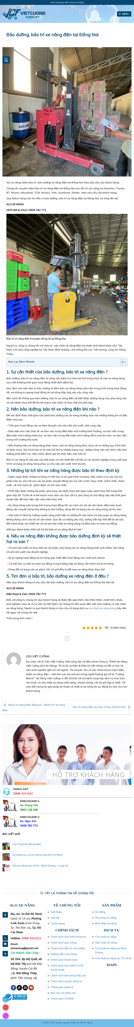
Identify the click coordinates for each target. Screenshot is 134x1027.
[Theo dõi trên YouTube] (31, 987)
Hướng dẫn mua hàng (63, 954)
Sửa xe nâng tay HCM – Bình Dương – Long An (40, 865)
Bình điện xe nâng (106, 923)
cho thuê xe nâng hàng (102, 608)
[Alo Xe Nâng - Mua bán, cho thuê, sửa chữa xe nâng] (23, 14)
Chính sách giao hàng (63, 942)
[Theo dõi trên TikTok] (19, 987)
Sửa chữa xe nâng (106, 942)
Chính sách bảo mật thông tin (68, 936)
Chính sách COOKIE (62, 998)
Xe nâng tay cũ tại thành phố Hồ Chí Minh (37, 854)
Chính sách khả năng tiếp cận (68, 975)
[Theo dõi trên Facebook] (13, 987)
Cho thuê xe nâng (105, 936)
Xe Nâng (100, 912)
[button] (124, 14)
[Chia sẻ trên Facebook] (67, 638)
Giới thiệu (56, 912)
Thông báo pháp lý (61, 987)
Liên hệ (54, 917)
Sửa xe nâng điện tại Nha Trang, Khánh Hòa (99, 707)
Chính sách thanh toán (64, 959)
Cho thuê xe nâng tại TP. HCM (113, 958)
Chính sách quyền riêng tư (66, 981)
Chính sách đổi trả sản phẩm (67, 948)
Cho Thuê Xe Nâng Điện (26, 844)
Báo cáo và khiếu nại (63, 992)
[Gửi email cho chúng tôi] (25, 987)
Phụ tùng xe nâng (105, 917)
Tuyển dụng (57, 923)
